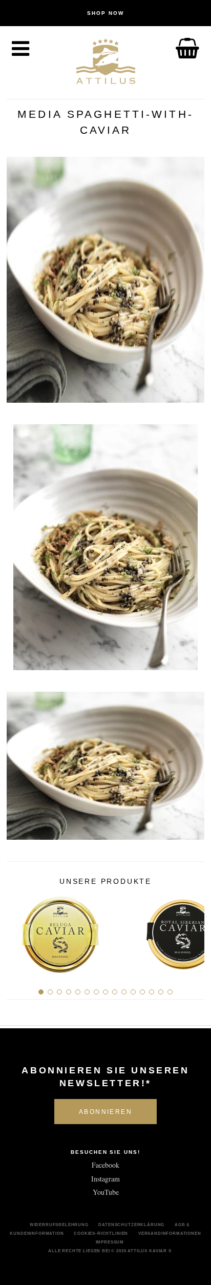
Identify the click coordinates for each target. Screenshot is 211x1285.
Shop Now (105, 13)
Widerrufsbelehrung (59, 1224)
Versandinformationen (169, 1233)
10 (123, 991)
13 (151, 991)
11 (133, 991)
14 (160, 991)
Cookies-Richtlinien (101, 1233)
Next (192, 930)
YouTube (106, 1192)
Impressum (110, 1242)
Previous (18, 930)
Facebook (105, 1165)
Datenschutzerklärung (131, 1224)
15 (170, 991)
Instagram (105, 1179)
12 (142, 991)
